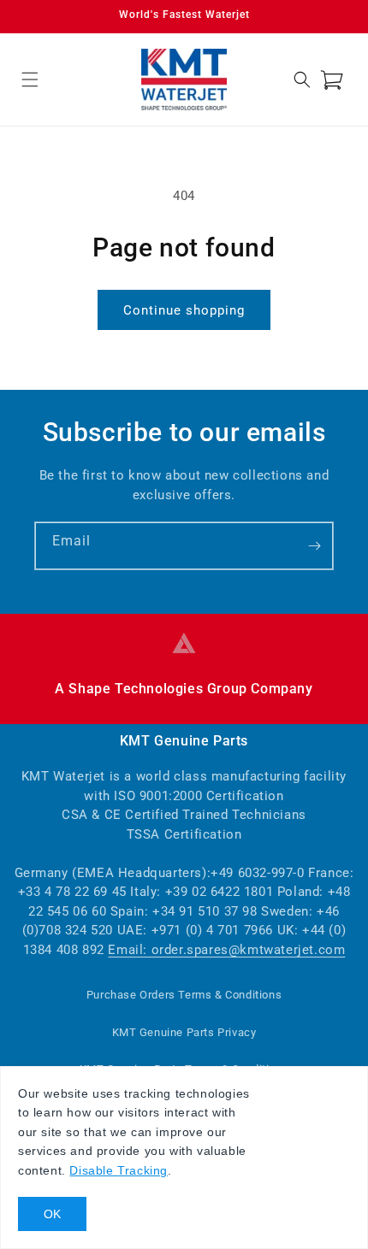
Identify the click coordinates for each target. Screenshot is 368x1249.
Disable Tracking (118, 1170)
